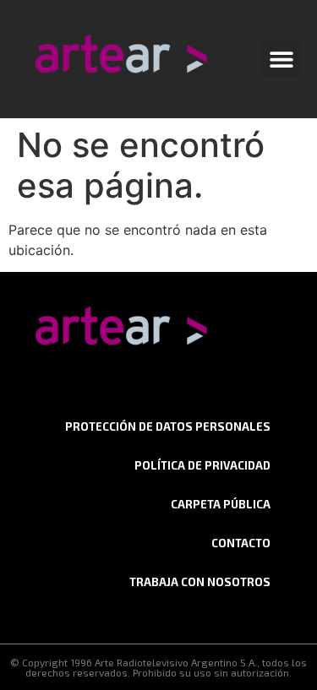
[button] (281, 60)
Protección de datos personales (168, 426)
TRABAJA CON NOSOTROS (200, 582)
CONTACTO (241, 543)
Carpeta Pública (221, 504)
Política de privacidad (202, 465)
